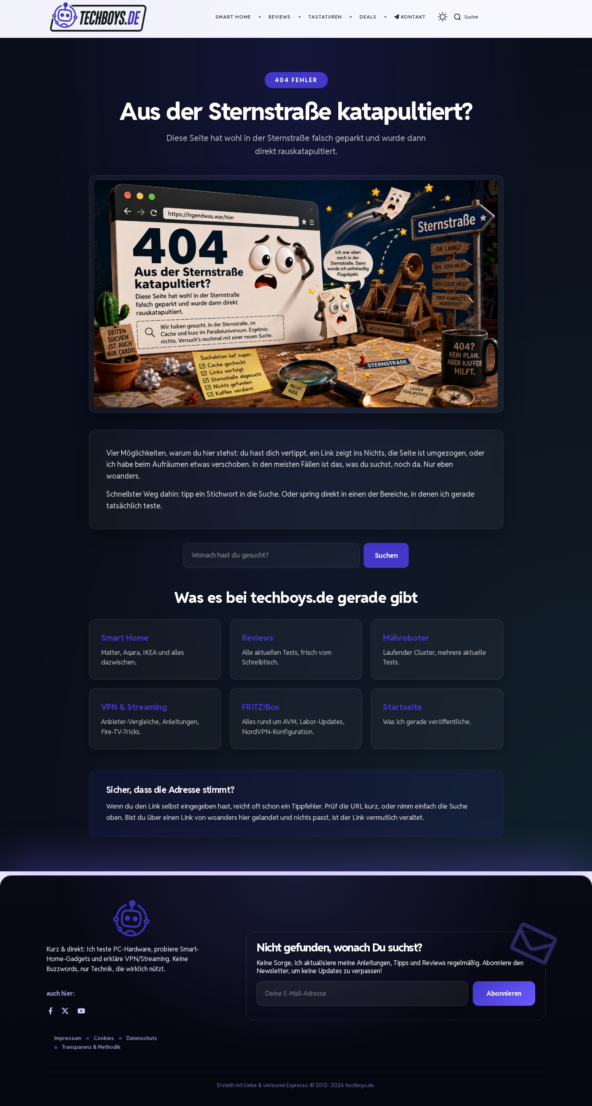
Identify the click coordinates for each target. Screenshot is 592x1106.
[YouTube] (81, 1011)
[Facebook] (50, 1011)
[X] (65, 1011)
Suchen (386, 555)
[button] (465, 16)
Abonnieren (504, 993)
